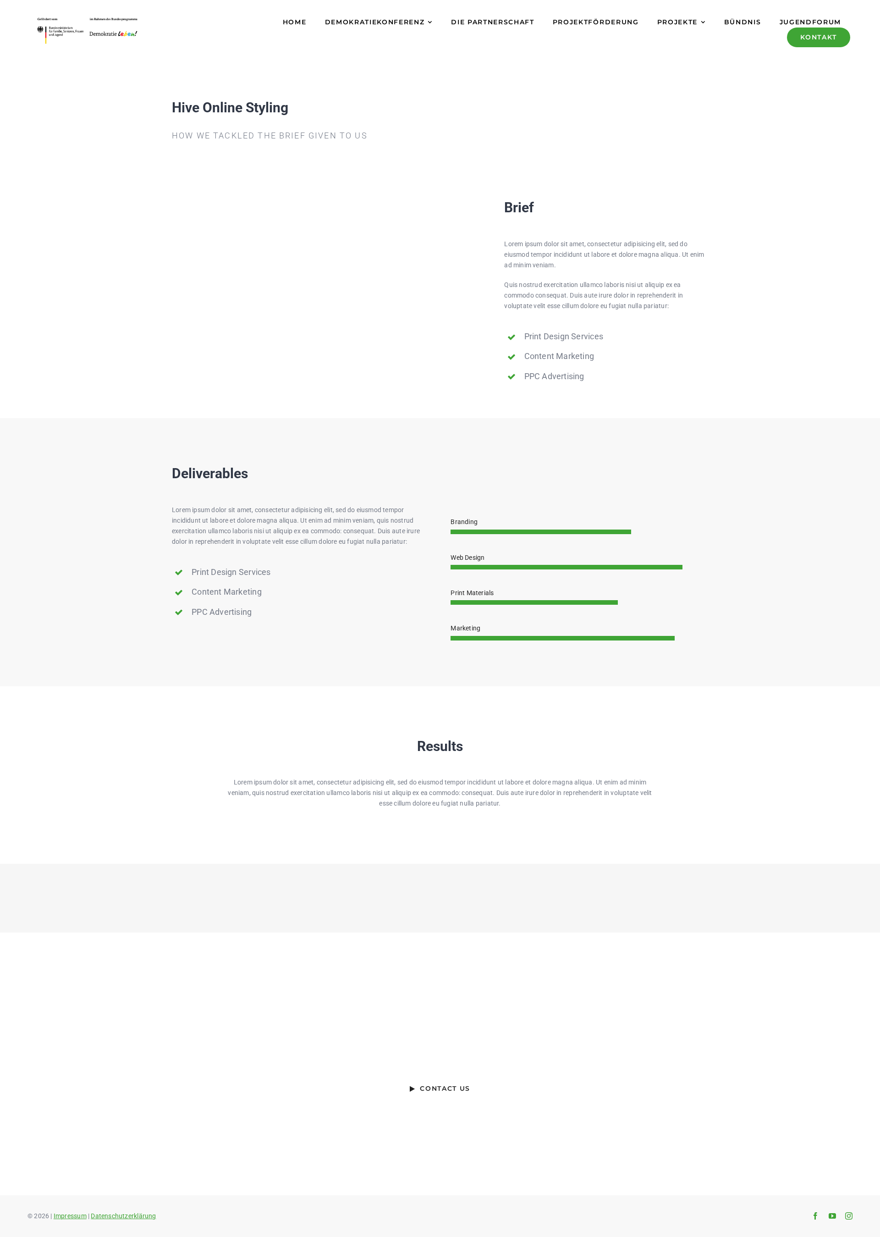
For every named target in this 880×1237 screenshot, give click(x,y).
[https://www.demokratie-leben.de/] (132, 30)
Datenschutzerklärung (123, 1216)
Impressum (70, 1216)
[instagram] (848, 1216)
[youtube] (832, 1216)
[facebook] (815, 1216)
